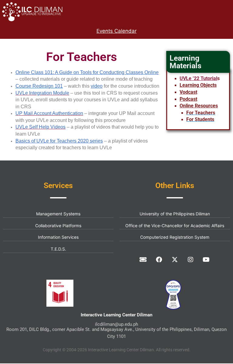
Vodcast (188, 92)
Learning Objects (198, 85)
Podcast (188, 99)
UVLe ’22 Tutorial (198, 78)
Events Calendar (116, 31)
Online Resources (199, 106)
